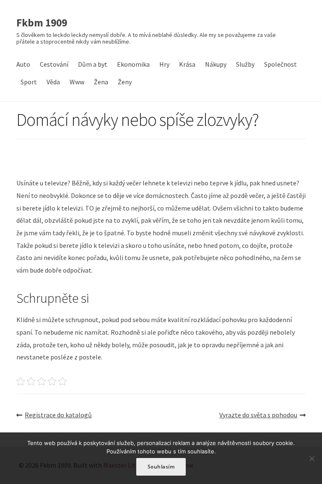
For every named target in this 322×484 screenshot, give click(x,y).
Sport (29, 82)
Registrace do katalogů (58, 415)
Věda (53, 82)
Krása (187, 64)
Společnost (280, 64)
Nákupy (215, 64)
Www (77, 82)
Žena (101, 82)
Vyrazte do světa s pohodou (258, 415)
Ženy (125, 82)
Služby (245, 64)
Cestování (54, 64)
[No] (311, 458)
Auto (23, 64)
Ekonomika (133, 64)
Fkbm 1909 (41, 23)
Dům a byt (92, 64)
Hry (164, 64)
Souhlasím (161, 466)
